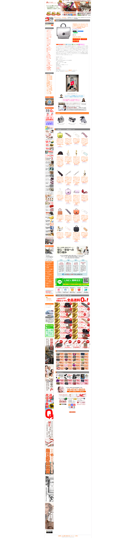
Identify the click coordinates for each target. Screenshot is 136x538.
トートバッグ (49, 32)
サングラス (48, 60)
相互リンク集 (48, 279)
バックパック (49, 33)
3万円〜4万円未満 (49, 79)
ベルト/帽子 (48, 54)
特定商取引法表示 (49, 262)
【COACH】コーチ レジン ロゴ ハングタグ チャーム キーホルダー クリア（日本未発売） (68, 234)
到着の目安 (48, 276)
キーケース (48, 46)
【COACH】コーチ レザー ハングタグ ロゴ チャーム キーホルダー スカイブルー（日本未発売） (84, 159)
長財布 (48, 38)
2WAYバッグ (48, 31)
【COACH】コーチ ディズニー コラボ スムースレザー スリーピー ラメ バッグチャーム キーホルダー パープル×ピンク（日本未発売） (84, 141)
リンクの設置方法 (49, 281)
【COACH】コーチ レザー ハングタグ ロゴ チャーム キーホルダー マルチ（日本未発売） (84, 234)
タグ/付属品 (48, 68)
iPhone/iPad (64, 17)
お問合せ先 (48, 286)
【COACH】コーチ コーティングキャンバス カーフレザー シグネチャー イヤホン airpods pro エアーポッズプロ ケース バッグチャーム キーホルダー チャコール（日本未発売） (76, 236)
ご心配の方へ (48, 272)
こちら (66, 71)
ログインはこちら (49, 300)
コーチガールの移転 (49, 269)
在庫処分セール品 (49, 85)
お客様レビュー (48, 265)
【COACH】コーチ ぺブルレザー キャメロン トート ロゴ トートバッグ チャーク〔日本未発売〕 (60, 197)
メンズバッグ (49, 61)
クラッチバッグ (49, 34)
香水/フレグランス (49, 65)
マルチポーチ (49, 40)
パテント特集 (49, 91)
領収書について (48, 283)
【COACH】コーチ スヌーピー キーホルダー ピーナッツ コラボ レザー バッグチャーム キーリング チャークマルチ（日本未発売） (68, 160)
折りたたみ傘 (49, 55)
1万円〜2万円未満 (49, 77)
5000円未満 (48, 74)
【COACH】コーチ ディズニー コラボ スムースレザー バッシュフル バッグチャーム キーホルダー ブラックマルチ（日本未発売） (68, 218)
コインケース (49, 41)
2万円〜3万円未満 (49, 78)
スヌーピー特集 (49, 93)
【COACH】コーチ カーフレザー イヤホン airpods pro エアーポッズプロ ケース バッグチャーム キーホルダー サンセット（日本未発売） (76, 218)
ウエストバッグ (49, 35)
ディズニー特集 (49, 92)
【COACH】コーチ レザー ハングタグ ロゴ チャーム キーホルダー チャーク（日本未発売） (76, 140)
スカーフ (48, 59)
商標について (48, 285)
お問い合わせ (74, 2)
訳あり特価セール (49, 84)
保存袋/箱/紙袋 (49, 67)
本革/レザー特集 (49, 86)
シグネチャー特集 (49, 87)
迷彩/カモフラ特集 (49, 90)
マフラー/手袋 (49, 58)
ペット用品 (48, 66)
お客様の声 (70, 70)
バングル (48, 53)
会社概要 (47, 267)
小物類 (48, 45)
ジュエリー (48, 52)
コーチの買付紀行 (49, 274)
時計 (47, 51)
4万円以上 (48, 80)
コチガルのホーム (58, 17)
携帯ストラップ (49, 48)
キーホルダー (49, 47)
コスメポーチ (49, 39)
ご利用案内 (68, 2)
